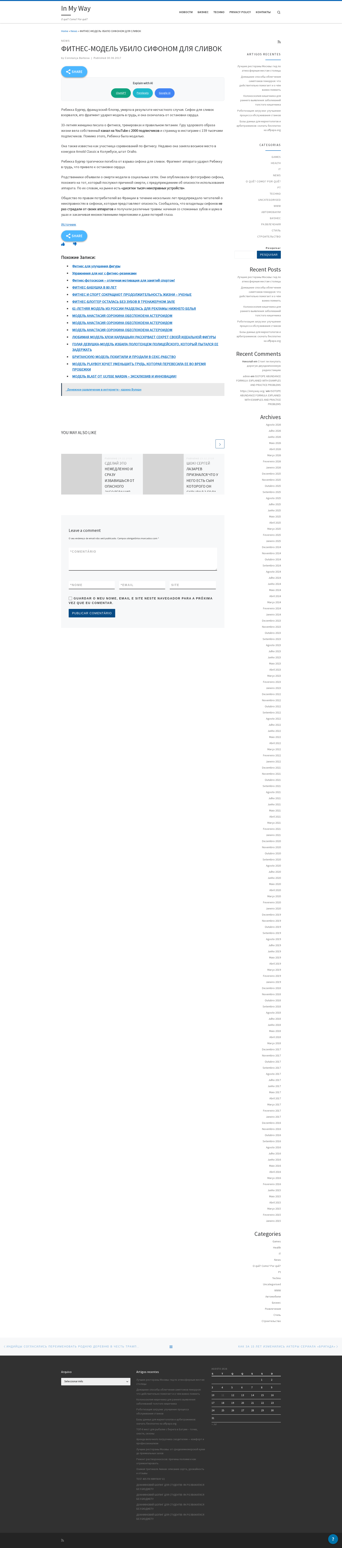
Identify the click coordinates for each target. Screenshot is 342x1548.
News (74, 31)
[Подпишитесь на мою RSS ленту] (279, 42)
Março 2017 (274, 1104)
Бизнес (275, 218)
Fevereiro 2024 (272, 608)
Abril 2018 (275, 1037)
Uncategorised (269, 200)
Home (64, 31)
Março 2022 (274, 749)
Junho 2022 (274, 731)
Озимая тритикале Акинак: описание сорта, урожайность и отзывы (170, 1471)
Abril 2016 (275, 1172)
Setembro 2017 (272, 1067)
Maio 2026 (275, 443)
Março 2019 (274, 969)
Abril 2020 (275, 890)
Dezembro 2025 (271, 473)
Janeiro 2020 (273, 908)
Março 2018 (274, 1043)
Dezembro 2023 (271, 620)
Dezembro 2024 (271, 547)
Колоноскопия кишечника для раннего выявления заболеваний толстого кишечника (260, 100)
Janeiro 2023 (273, 688)
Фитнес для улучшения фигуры (96, 266)
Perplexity (143, 93)
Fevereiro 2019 (272, 976)
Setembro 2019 (272, 933)
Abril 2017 (275, 1098)
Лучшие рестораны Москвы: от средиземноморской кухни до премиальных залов (170, 1451)
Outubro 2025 (273, 486)
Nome (76, 585)
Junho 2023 (274, 657)
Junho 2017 (274, 1086)
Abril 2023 (275, 669)
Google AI (164, 93)
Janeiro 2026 (273, 467)
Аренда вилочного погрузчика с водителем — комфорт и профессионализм (170, 1441)
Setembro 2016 (272, 1141)
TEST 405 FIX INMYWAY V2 (150, 1479)
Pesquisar (273, 248)
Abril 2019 (275, 963)
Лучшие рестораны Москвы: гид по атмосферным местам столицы (259, 68)
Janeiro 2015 (273, 1221)
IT (279, 169)
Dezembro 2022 (271, 694)
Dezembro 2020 (271, 841)
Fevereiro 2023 (272, 682)
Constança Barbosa (77, 58)
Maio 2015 (275, 1196)
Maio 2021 (275, 810)
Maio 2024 (275, 590)
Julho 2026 (274, 430)
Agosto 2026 (273, 424)
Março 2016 (274, 1178)
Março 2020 (274, 896)
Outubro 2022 (273, 706)
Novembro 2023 (271, 626)
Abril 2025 (275, 522)
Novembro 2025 (271, 479)
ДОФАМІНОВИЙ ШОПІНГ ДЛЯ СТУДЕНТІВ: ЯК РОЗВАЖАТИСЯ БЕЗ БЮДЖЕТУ (170, 1487)
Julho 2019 (274, 945)
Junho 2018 (274, 1025)
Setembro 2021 (272, 786)
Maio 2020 (275, 884)
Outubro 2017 (273, 1061)
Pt (279, 187)
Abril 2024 (275, 596)
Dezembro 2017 (271, 1049)
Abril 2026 (275, 449)
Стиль (276, 230)
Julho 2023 (274, 651)
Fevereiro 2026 (272, 461)
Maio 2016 (275, 1165)
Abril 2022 (275, 743)
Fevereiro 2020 (272, 902)
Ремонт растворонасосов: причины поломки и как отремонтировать (166, 1461)
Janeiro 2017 (273, 1116)
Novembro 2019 (271, 920)
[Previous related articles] (210, 443)
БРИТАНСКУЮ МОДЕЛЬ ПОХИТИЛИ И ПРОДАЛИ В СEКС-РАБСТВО (124, 356)
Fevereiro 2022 (272, 755)
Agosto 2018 (273, 1012)
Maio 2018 (275, 1031)
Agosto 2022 (273, 718)
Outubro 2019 (273, 927)
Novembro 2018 (271, 994)
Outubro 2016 (273, 1135)
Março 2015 (274, 1208)
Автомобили (271, 212)
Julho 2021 (274, 798)
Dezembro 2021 (271, 767)
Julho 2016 (274, 1153)
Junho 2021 (274, 804)
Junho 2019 (274, 951)
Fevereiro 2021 (272, 829)
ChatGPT (121, 93)
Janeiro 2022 (273, 761)
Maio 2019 (275, 957)
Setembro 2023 (272, 639)
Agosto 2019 (273, 939)
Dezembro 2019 (271, 914)
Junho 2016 (274, 1159)
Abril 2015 (275, 1202)
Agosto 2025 (273, 498)
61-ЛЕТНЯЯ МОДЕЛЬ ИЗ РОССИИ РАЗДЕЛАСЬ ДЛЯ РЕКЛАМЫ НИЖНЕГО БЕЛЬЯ (134, 308)
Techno (275, 193)
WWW (277, 206)
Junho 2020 (274, 878)
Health (276, 163)
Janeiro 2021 (273, 835)
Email (127, 585)
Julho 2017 (274, 1080)
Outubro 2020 (273, 853)
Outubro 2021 (273, 780)
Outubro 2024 (273, 559)
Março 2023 (274, 675)
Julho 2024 (274, 577)
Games (276, 157)
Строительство (269, 236)
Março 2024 (274, 602)
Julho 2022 (274, 724)
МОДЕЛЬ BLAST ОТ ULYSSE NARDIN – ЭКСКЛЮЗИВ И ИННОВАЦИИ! (124, 376)
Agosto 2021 (273, 792)
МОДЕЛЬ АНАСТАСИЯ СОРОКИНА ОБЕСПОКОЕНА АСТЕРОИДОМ (122, 315)
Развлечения (271, 224)
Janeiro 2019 (273, 982)
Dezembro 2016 (271, 1123)
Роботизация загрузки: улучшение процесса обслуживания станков (259, 113)
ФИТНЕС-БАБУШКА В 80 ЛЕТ (94, 287)
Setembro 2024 (272, 565)
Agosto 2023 (273, 645)
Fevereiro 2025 (272, 535)
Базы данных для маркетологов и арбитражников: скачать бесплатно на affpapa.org (259, 126)
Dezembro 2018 (271, 988)
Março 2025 (274, 528)
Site (175, 585)
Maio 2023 (275, 663)
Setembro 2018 (272, 1006)
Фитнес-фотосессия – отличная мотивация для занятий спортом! (123, 280)
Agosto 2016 (273, 1147)
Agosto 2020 (273, 865)
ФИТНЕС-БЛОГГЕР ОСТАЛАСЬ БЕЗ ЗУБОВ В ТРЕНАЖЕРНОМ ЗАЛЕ (123, 301)
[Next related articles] (220, 443)
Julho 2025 (274, 504)
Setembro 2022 (272, 712)
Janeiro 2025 (273, 541)
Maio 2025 (275, 516)
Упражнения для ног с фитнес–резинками (104, 273)
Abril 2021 (275, 816)
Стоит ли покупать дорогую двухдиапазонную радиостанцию (264, 366)
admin (246, 376)
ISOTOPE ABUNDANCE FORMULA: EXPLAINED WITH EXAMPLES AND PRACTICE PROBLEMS (258, 380)
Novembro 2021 (271, 773)
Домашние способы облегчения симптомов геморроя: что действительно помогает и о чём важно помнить (260, 83)
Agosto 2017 (273, 1074)
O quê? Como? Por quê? (263, 181)
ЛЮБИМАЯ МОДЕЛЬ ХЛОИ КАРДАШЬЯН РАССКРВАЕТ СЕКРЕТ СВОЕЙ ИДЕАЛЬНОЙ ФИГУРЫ (144, 337)
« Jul (214, 1424)
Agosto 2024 (273, 571)
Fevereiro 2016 (272, 1184)
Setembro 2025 (272, 492)
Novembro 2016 (271, 1129)
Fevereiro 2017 (272, 1110)
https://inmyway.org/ (252, 391)
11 (222, 1395)
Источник (68, 224)
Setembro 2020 (272, 859)
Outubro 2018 (273, 1000)
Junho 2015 (274, 1190)
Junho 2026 (274, 437)
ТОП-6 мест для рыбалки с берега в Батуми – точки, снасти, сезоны (167, 1431)
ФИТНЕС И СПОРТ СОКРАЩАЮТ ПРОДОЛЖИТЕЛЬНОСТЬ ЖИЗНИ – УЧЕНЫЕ (132, 294)
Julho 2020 (274, 871)
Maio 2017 (275, 1092)
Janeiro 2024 (273, 614)
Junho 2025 (274, 510)
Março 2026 (274, 455)
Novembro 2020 (271, 847)
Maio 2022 (275, 737)
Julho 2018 (274, 1018)
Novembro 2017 (271, 1055)
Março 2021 (274, 822)
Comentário (83, 551)
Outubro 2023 (273, 633)
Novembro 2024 (271, 553)
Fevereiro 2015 (272, 1214)
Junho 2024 (274, 584)
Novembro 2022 (271, 700)
